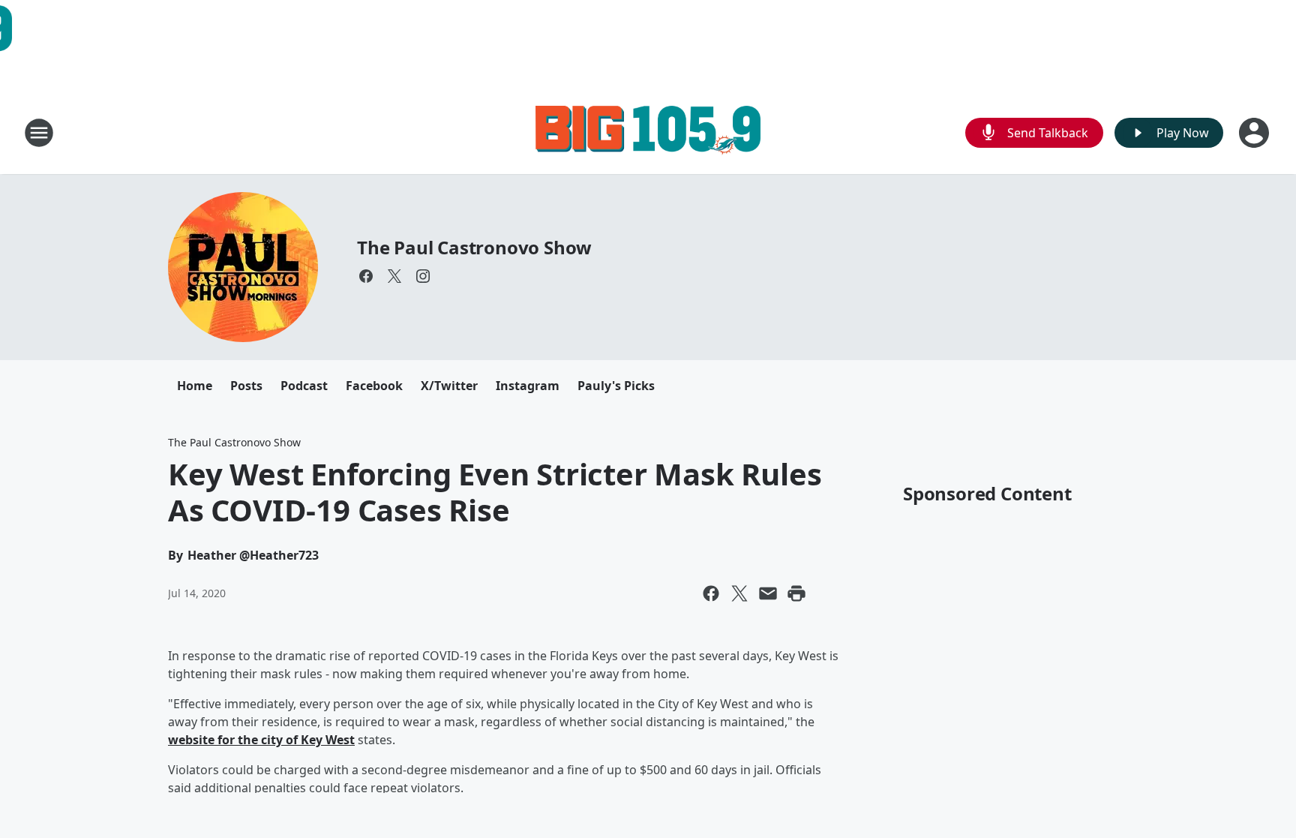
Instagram (528, 385)
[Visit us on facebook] (366, 276)
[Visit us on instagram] (423, 276)
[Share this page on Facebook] (711, 593)
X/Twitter (449, 385)
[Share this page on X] (739, 593)
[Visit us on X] (395, 276)
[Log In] (1255, 133)
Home (194, 385)
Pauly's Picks (616, 385)
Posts (246, 385)
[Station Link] (648, 132)
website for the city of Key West (261, 739)
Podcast (304, 385)
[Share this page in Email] (768, 593)
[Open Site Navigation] (39, 133)
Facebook (374, 385)
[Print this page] (796, 593)
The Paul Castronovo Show (474, 247)
